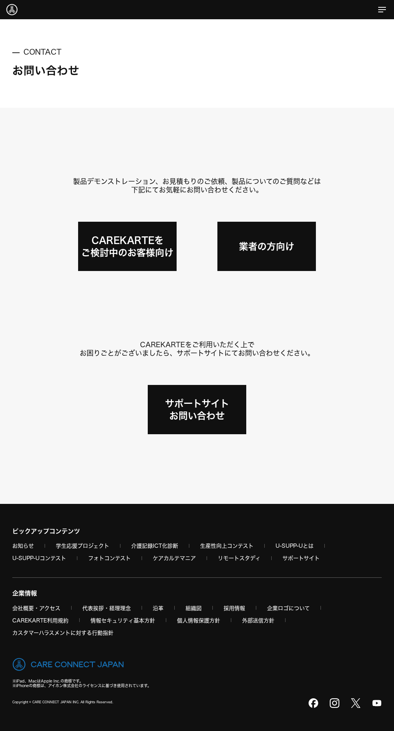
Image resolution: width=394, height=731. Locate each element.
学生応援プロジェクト (82, 545)
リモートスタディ (239, 558)
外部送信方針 (258, 620)
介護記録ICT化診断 (154, 545)
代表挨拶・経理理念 (106, 608)
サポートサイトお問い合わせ (197, 409)
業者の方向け (266, 246)
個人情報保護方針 (198, 620)
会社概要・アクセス (36, 608)
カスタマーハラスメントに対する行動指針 (63, 632)
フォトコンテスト (109, 558)
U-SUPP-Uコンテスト (39, 558)
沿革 (158, 608)
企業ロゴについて (288, 608)
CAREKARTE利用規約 (40, 620)
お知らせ (23, 545)
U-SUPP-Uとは (294, 545)
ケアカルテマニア (174, 558)
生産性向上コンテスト (227, 545)
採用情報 (234, 608)
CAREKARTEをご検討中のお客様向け (127, 246)
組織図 (193, 608)
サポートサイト (301, 558)
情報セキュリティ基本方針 (122, 620)
